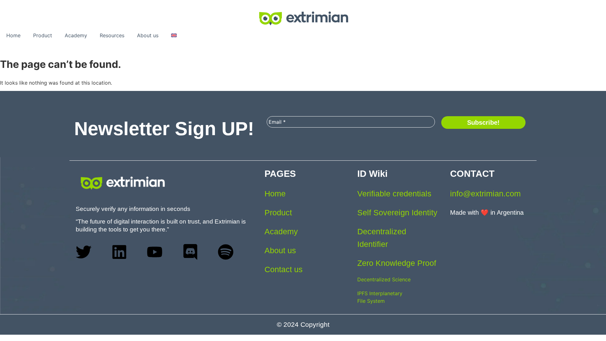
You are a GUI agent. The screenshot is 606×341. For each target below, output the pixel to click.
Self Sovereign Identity (397, 212)
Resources (112, 35)
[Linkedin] (119, 252)
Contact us (283, 269)
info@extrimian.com (485, 193)
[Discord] (190, 252)
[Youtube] (155, 252)
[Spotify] (226, 252)
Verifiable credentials (394, 193)
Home (13, 35)
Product (42, 35)
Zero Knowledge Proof (396, 263)
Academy (76, 35)
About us (147, 35)
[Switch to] (174, 35)
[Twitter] (84, 252)
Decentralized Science (384, 279)
